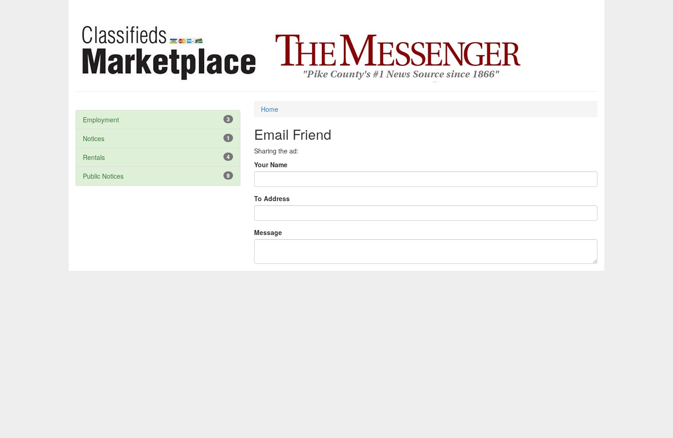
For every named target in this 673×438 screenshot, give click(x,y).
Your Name (271, 164)
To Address (272, 198)
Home (269, 109)
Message (268, 232)
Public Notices (103, 176)
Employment (101, 119)
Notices (93, 138)
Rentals (94, 157)
